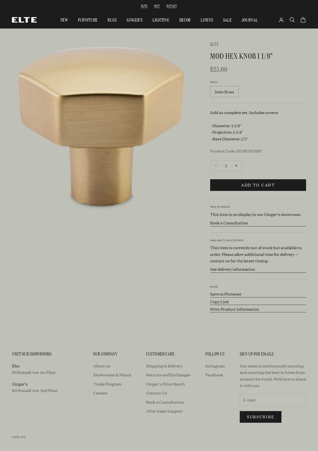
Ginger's (135, 20)
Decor (185, 20)
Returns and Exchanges (168, 375)
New (64, 20)
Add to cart (258, 185)
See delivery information (232, 269)
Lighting (161, 20)
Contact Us (156, 393)
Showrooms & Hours (112, 375)
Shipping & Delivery (164, 366)
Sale (227, 20)
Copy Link (219, 301)
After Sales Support (164, 411)
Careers (100, 393)
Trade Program (107, 384)
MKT (157, 5)
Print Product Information (234, 309)
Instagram (215, 366)
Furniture (88, 20)
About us (101, 366)
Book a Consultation (229, 223)
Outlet (171, 5)
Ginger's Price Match (165, 384)
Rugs (112, 20)
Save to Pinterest (226, 294)
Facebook (214, 375)
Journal (249, 20)
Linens (207, 20)
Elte (144, 5)
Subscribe (260, 417)
